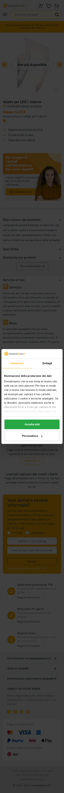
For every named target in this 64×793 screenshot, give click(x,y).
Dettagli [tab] (47, 363)
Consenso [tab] (16, 363)
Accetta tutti (32, 424)
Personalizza (30, 435)
